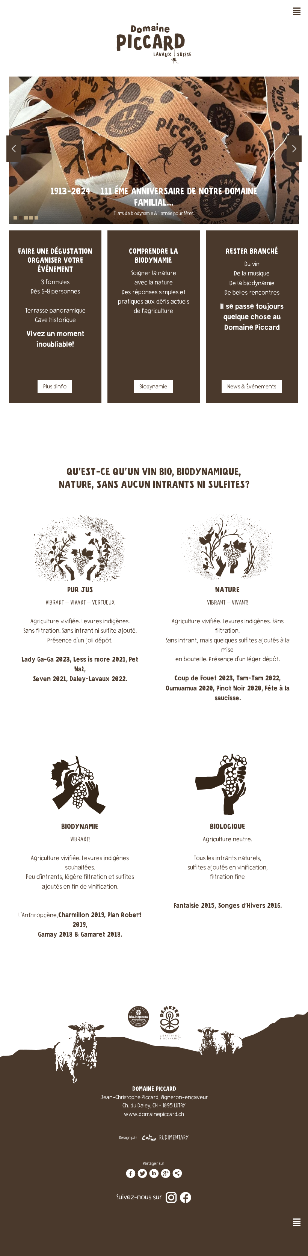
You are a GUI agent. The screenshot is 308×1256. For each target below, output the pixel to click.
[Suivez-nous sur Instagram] (171, 1192)
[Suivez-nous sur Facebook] (185, 1192)
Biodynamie (153, 387)
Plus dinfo (54, 387)
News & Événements (251, 387)
